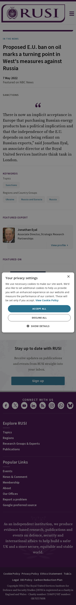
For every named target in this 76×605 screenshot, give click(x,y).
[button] (38, 326)
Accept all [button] (39, 308)
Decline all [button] (39, 317)
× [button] (68, 276)
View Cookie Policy (47, 300)
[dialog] (38, 302)
